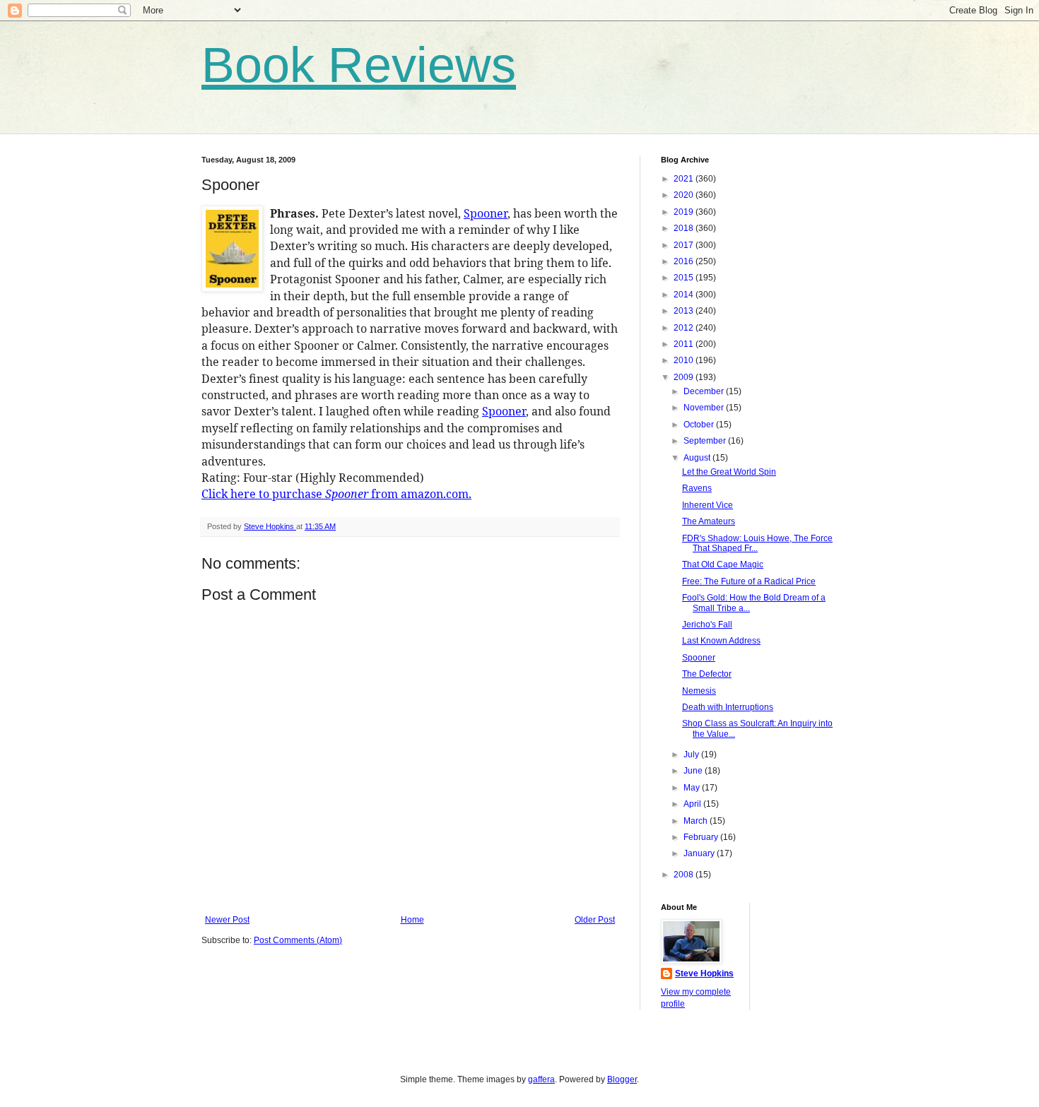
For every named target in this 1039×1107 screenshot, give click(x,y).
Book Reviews (358, 65)
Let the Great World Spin (729, 472)
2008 (684, 875)
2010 (684, 360)
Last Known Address (721, 641)
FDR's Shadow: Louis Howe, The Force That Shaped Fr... (757, 543)
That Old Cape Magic (722, 564)
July (692, 754)
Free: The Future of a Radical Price (749, 581)
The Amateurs (708, 521)
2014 (684, 295)
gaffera (541, 1079)
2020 (684, 195)
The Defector (707, 674)
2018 (684, 228)
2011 (684, 344)
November (704, 408)
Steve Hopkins (704, 973)
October (699, 425)
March (696, 821)
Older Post (595, 920)
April (693, 804)
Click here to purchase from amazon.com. (336, 494)
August (697, 458)
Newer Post (227, 920)
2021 (684, 179)
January (700, 853)
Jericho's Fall (707, 624)
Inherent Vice (707, 505)
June (694, 771)
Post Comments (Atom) (298, 940)
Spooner (485, 213)
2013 (684, 311)
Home (412, 920)
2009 (684, 377)
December (704, 391)
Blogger (622, 1079)
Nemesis (699, 691)
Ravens (697, 488)
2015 (684, 278)
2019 (684, 212)
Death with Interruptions (727, 707)
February (701, 837)
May (692, 788)
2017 (684, 245)
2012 (684, 328)
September (705, 441)
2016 (684, 261)
